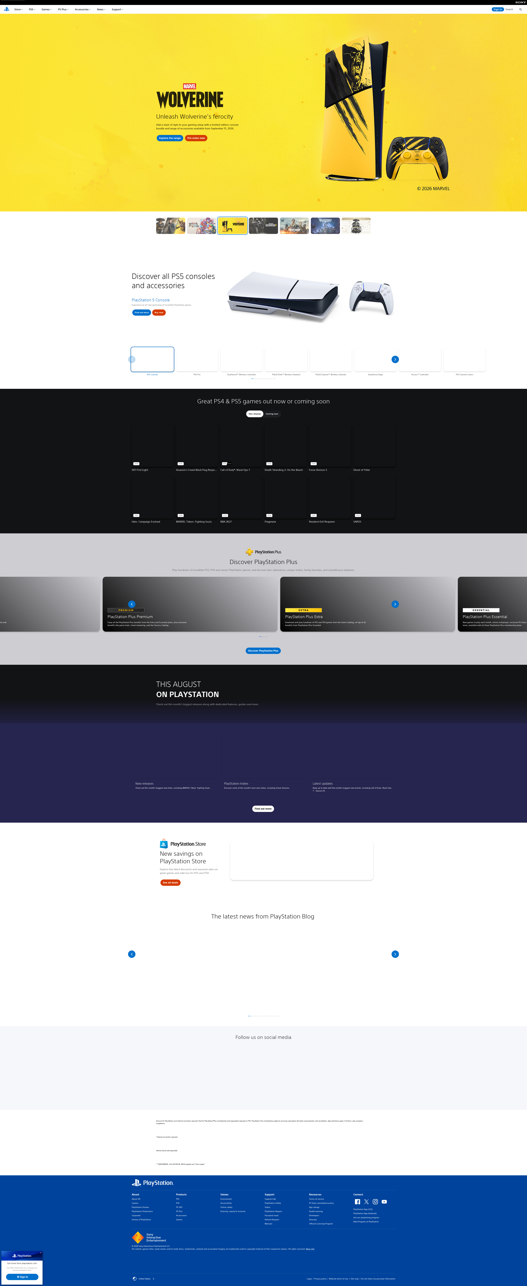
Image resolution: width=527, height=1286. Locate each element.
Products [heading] (181, 1194)
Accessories (82, 9)
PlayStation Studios (140, 1207)
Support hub (270, 1199)
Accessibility (226, 1203)
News (100, 9)
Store (17, 9)
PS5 (31, 9)
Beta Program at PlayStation (366, 1221)
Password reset (271, 1215)
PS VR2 (179, 1207)
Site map (355, 1278)
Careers (135, 1203)
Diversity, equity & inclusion (232, 1211)
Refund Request (272, 1219)
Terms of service (316, 1199)
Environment (226, 1199)
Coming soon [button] (272, 414)
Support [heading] (269, 1194)
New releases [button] (255, 414)
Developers (314, 1215)
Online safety (226, 1207)
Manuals (268, 1223)
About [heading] (135, 1194)
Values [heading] (224, 1194)
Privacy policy (320, 1278)
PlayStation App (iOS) (362, 1209)
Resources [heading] (315, 1194)
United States (144, 1279)
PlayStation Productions (142, 1211)
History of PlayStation (141, 1219)
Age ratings (314, 1207)
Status (267, 1207)
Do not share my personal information (378, 1278)
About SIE (136, 1199)
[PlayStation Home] (6, 9)
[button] (170, 226)
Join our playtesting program (366, 1217)
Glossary (313, 1219)
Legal (309, 1278)
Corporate (136, 1215)
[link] (175, 763)
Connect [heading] (358, 1194)
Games (46, 9)
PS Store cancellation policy (321, 1203)
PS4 (177, 1203)
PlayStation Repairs (273, 1211)
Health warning (316, 1211)
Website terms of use (338, 1278)
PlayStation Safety (273, 1203)
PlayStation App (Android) (364, 1213)
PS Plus (62, 9)
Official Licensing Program (321, 1223)
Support (116, 9)
